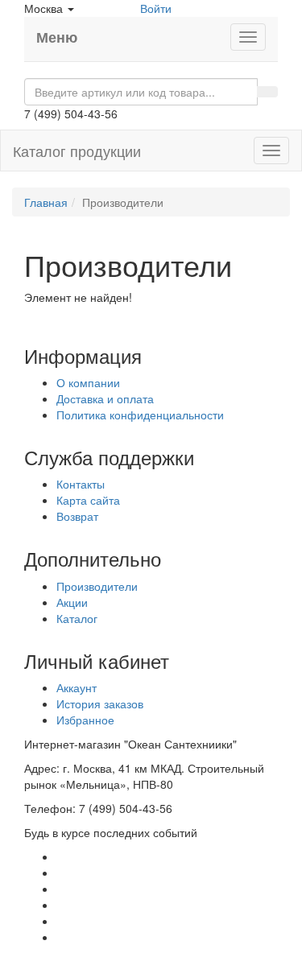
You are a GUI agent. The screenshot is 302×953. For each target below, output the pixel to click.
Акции (72, 602)
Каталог (76, 618)
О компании (88, 382)
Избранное (85, 720)
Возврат (77, 516)
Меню (56, 37)
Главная (46, 202)
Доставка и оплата (105, 398)
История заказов (99, 703)
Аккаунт (76, 687)
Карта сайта (88, 500)
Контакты (80, 484)
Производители (97, 586)
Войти (156, 8)
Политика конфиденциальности (140, 414)
